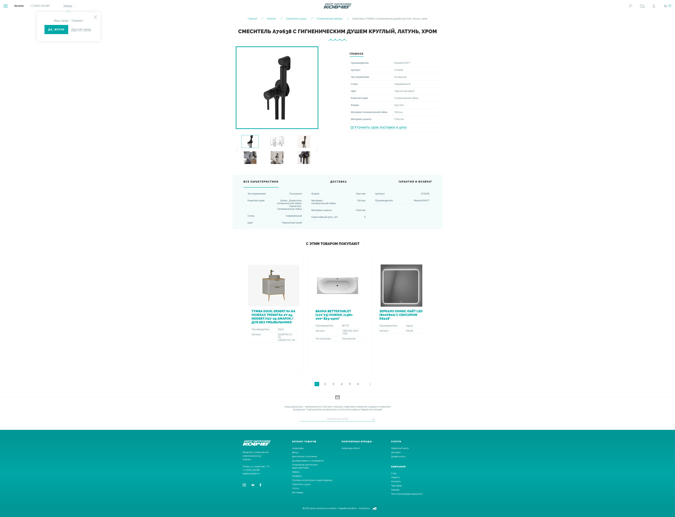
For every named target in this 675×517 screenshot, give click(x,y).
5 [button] (350, 384)
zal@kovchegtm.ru (251, 473)
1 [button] (317, 384)
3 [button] (333, 384)
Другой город (81, 29)
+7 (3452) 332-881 (40, 5)
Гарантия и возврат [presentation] (415, 181)
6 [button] (358, 384)
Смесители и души (296, 18)
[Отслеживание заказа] (642, 6)
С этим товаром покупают (332, 244)
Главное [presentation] (357, 53)
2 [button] (325, 384)
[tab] (357, 54)
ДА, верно (56, 29)
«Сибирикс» (364, 508)
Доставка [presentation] (338, 181)
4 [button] (341, 384)
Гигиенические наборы (329, 18)
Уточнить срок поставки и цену (380, 127)
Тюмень (67, 5)
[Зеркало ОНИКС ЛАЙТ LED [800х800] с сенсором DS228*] (401, 315)
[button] (237, 149)
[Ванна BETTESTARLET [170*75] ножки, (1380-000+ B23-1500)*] (337, 315)
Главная (252, 18)
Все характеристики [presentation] (261, 181)
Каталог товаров (304, 441)
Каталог (19, 5)
